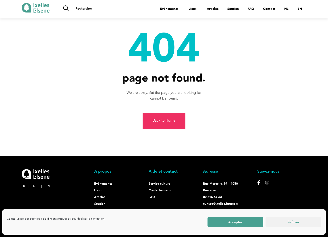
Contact (269, 8)
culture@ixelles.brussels (220, 204)
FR (25, 186)
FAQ (251, 8)
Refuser (293, 222)
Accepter (235, 222)
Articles (212, 8)
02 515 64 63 (212, 197)
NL (37, 186)
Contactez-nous (160, 190)
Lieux (193, 8)
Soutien (233, 8)
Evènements (169, 8)
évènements (103, 184)
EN (48, 186)
